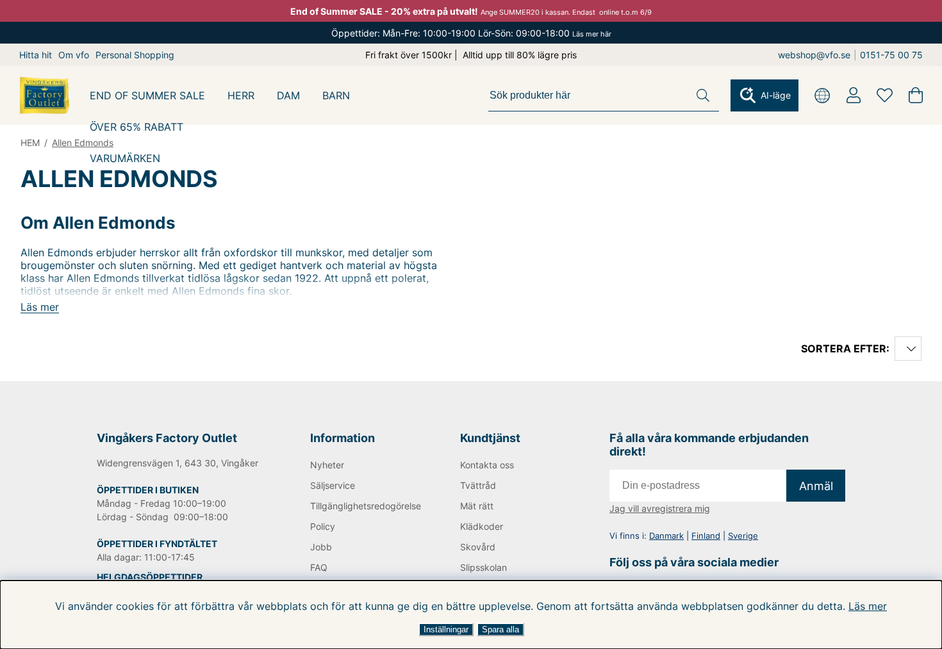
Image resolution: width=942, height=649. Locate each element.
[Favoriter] (885, 95)
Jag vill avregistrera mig (659, 508)
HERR (240, 95)
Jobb (321, 546)
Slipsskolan (483, 567)
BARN (336, 95)
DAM (288, 95)
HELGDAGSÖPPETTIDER (149, 576)
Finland (705, 535)
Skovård (477, 546)
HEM (30, 142)
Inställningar (446, 629)
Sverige (743, 535)
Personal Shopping (134, 54)
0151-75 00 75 (891, 54)
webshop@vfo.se (814, 54)
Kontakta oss (487, 464)
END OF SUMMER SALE (147, 95)
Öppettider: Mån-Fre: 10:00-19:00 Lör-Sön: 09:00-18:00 (471, 33)
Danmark (666, 535)
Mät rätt (476, 505)
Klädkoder (481, 526)
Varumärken (125, 158)
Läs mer (867, 606)
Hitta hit (35, 54)
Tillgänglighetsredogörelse (364, 505)
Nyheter (327, 464)
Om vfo (73, 54)
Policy (322, 526)
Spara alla (500, 629)
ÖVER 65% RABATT (136, 126)
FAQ (318, 567)
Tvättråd (478, 485)
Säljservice (332, 485)
